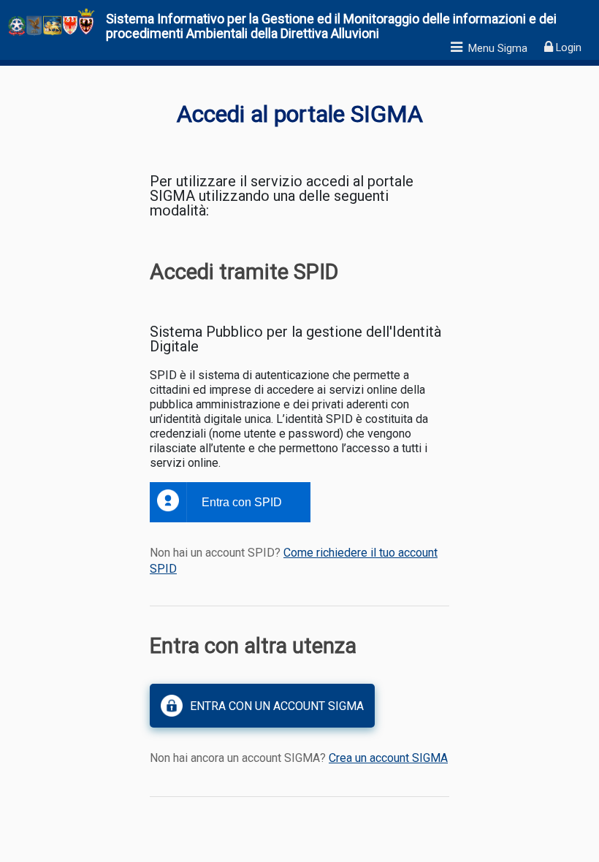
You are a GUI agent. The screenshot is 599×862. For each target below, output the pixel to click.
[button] (262, 706)
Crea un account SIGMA (388, 758)
